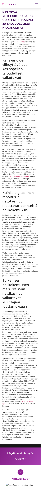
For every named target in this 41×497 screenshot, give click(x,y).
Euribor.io (9, 4)
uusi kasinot (19, 41)
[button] (36, 4)
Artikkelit (20, 458)
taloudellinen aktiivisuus (19, 176)
